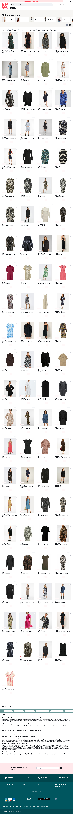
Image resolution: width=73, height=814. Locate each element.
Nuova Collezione (31, 8)
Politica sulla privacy (32, 806)
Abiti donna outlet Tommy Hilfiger (57, 711)
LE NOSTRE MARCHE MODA (59, 786)
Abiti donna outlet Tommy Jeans (42, 711)
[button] (69, 4)
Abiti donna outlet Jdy (8, 711)
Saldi (18, 8)
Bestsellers (58, 8)
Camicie (23, 8)
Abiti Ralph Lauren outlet (18, 711)
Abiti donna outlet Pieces (29, 711)
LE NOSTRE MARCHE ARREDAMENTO (60, 784)
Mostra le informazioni (36, 791)
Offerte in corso (26, 806)
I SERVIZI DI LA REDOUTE (25, 784)
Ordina (4, 30)
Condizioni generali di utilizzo (47, 806)
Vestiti (11, 11)
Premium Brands (40, 8)
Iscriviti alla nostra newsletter (43, 766)
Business (67, 8)
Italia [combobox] (68, 806)
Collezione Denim (49, 8)
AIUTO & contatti (41, 784)
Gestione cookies (39, 806)
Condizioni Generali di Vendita (7, 806)
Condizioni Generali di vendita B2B (17, 806)
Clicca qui (48, 770)
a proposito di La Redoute (9, 784)
